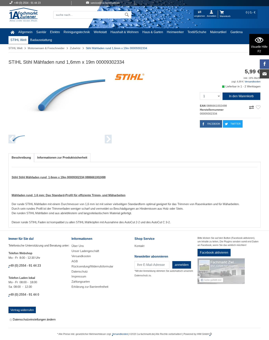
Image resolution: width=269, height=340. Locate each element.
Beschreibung (21, 157)
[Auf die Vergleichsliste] (252, 106)
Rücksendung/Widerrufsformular (92, 266)
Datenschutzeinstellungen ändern (34, 319)
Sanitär (41, 32)
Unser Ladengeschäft (85, 251)
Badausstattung (41, 40)
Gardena (236, 32)
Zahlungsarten (80, 281)
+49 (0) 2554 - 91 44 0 (23, 294)
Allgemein (25, 32)
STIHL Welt (18, 40)
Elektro (55, 32)
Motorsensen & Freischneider (46, 48)
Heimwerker (175, 32)
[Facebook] (264, 64)
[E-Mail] (264, 73)
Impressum (78, 276)
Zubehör (75, 48)
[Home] (23, 15)
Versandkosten (253, 81)
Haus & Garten (152, 32)
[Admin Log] (211, 334)
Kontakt (139, 246)
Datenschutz (79, 271)
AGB (74, 261)
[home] (12, 32)
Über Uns (77, 246)
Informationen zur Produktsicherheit (62, 157)
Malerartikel (218, 32)
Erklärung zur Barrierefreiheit (89, 286)
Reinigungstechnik (77, 32)
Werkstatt (100, 32)
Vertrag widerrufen (22, 310)
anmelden (182, 264)
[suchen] (126, 15)
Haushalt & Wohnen (124, 32)
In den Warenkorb (241, 96)
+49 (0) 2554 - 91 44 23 (24, 265)
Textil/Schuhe (196, 32)
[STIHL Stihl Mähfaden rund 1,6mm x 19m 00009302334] (60, 99)
